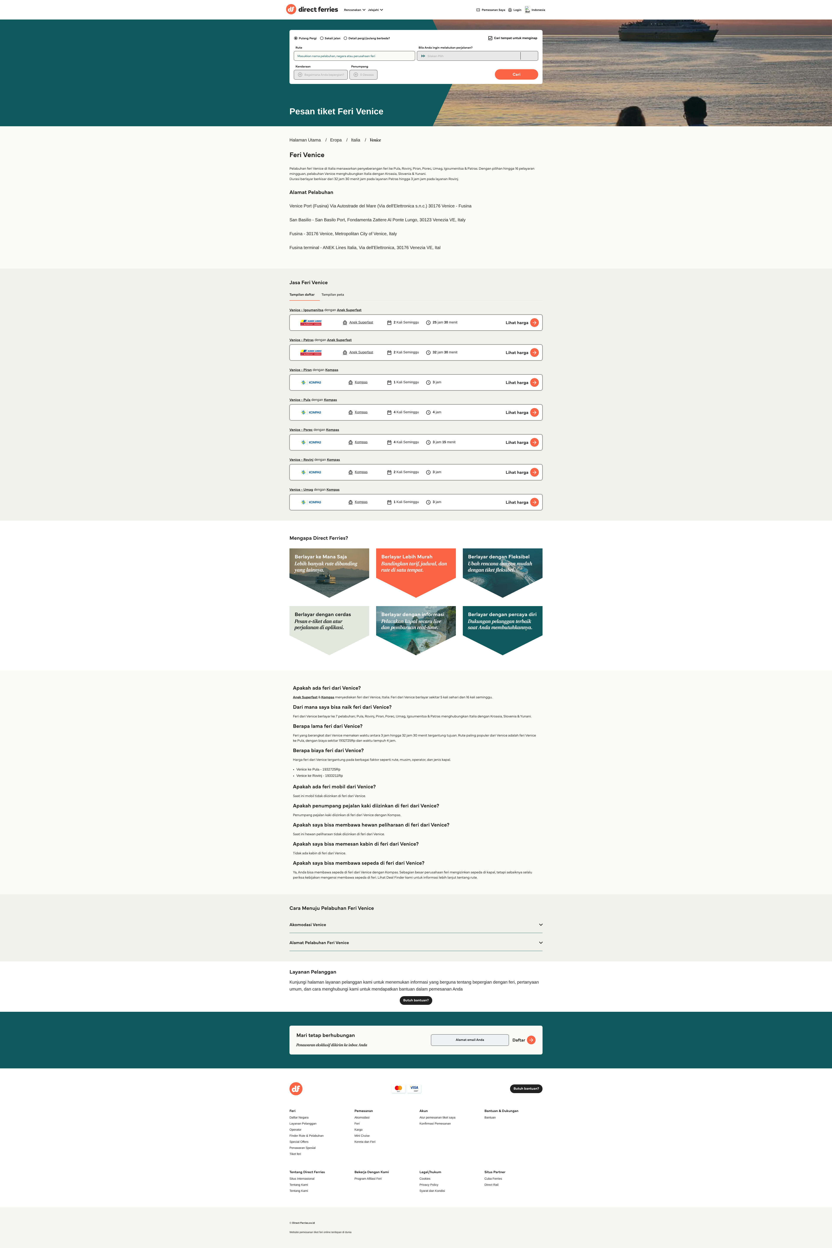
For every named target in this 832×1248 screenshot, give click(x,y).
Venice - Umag (301, 490)
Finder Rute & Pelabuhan (306, 1135)
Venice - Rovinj (301, 460)
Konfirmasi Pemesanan (435, 1123)
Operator (295, 1129)
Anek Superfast (349, 310)
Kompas (331, 370)
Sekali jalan (332, 38)
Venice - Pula (299, 400)
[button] (416, 925)
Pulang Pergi (308, 38)
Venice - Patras (301, 340)
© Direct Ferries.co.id (302, 1223)
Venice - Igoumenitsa (306, 310)
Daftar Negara (299, 1117)
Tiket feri (295, 1154)
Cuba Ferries (493, 1178)
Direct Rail (491, 1184)
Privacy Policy (428, 1184)
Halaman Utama (305, 140)
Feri (357, 1123)
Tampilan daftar (302, 295)
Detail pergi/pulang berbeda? (369, 38)
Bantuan (490, 1117)
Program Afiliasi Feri (368, 1178)
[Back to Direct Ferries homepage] (312, 9)
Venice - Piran (300, 370)
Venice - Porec (301, 430)
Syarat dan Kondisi (432, 1190)
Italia (355, 140)
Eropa (336, 140)
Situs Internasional (301, 1178)
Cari (516, 74)
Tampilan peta (333, 295)
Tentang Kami (298, 1184)
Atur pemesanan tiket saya (437, 1117)
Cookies (425, 1178)
